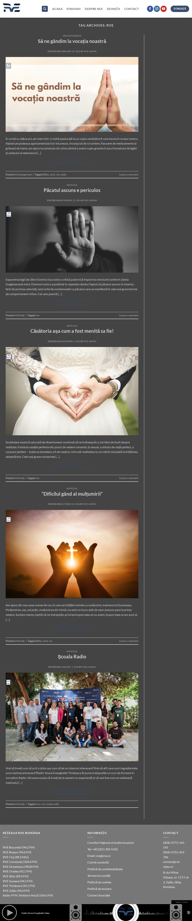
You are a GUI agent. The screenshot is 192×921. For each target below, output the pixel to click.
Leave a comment (128, 174)
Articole (72, 185)
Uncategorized (72, 35)
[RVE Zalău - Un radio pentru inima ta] (19, 9)
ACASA (57, 8)
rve (57, 174)
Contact (131, 8)
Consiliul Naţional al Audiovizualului (110, 842)
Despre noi (94, 8)
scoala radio (52, 804)
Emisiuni (74, 8)
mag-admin (89, 667)
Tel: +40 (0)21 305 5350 (102, 849)
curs (38, 804)
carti (52, 174)
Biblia (46, 174)
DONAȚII (113, 8)
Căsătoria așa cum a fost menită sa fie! (72, 331)
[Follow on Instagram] (157, 9)
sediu (63, 174)
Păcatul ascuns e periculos (72, 190)
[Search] (45, 9)
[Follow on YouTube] (163, 9)
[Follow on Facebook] (150, 9)
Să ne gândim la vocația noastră (72, 41)
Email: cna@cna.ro (99, 855)
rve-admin (90, 51)
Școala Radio (72, 656)
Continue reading (72, 161)
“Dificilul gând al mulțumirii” (72, 494)
